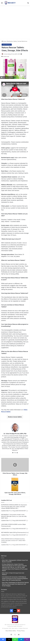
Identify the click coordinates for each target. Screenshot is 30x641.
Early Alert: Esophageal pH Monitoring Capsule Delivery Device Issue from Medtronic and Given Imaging (15, 584)
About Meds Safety (11, 630)
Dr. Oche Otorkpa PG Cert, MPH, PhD (12, 54)
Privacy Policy (21, 630)
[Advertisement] (15, 22)
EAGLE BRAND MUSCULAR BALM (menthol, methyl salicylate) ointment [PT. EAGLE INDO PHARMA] (13, 540)
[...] (27, 510)
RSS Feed (3, 556)
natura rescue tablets (15, 417)
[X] (15, 453)
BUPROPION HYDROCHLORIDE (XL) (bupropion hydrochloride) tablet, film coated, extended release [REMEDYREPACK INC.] (14, 506)
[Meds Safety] (10, 3)
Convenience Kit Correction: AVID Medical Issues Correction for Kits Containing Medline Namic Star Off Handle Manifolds (15, 578)
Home (4, 41)
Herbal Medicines (22, 41)
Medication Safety (12, 41)
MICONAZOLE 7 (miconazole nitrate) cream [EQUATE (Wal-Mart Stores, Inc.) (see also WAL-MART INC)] (14, 516)
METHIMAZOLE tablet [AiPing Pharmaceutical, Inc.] (15, 532)
